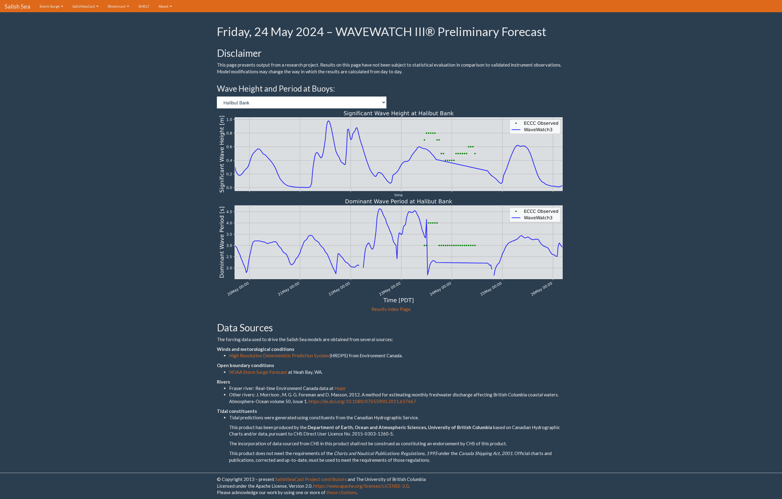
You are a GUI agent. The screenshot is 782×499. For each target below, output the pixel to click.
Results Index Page (391, 309)
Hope (339, 388)
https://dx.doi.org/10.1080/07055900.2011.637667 (362, 401)
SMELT (143, 6)
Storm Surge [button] (49, 6)
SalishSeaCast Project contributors (311, 479)
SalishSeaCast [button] (84, 6)
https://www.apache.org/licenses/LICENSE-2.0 (361, 486)
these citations (342, 492)
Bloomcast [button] (117, 6)
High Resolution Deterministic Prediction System (279, 355)
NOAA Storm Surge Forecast (258, 372)
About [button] (164, 6)
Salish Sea (17, 6)
